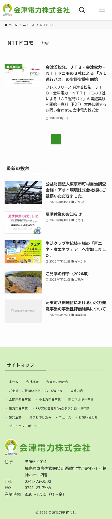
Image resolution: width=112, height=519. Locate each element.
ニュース (65, 417)
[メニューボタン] (102, 10)
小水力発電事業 (50, 399)
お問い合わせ (88, 417)
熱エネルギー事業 (81, 399)
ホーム (13, 382)
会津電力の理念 (57, 382)
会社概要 (32, 382)
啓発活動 (15, 417)
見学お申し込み (40, 417)
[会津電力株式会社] (36, 10)
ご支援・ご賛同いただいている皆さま (36, 390)
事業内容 (76, 390)
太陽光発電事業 (20, 399)
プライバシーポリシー (24, 426)
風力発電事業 (18, 408)
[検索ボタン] (82, 10)
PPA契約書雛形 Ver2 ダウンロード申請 (63, 408)
